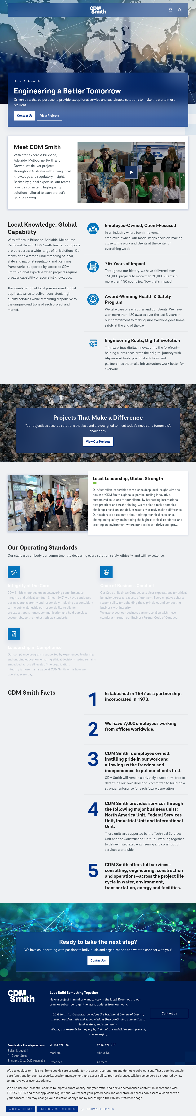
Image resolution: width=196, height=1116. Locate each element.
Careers (102, 1062)
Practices (56, 1062)
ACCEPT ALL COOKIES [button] (20, 1109)
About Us (103, 1053)
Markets (55, 1053)
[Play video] (131, 172)
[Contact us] (170, 10)
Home (18, 81)
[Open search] (180, 10)
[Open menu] (16, 10)
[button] (193, 1068)
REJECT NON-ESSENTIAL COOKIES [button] (57, 1109)
